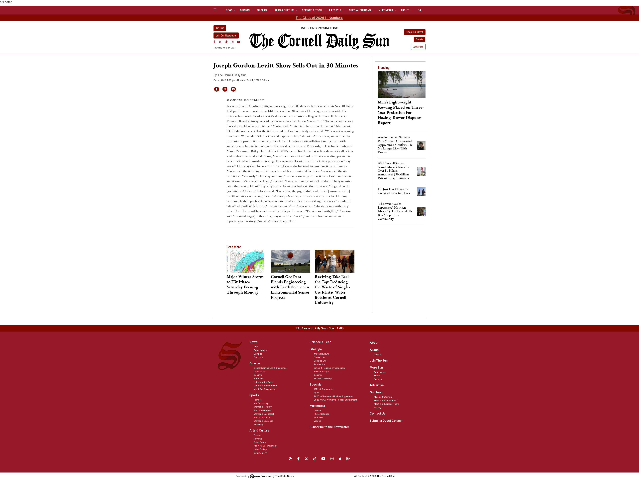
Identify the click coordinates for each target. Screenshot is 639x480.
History (377, 407)
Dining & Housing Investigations (329, 368)
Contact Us (377, 413)
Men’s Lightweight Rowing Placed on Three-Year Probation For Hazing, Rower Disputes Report (401, 112)
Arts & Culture (259, 430)
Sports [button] (262, 10)
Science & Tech (320, 342)
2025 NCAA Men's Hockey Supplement (334, 396)
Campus (258, 354)
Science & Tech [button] (312, 10)
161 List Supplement (324, 389)
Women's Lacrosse (263, 421)
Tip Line (220, 28)
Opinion (254, 363)
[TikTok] (226, 41)
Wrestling (258, 424)
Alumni (374, 350)
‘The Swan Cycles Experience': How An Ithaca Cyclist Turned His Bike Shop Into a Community (395, 211)
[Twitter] (220, 41)
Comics (317, 410)
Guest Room (260, 371)
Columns (258, 375)
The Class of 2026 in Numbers (319, 18)
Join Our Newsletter (226, 35)
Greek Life (319, 357)
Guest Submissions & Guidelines (270, 368)
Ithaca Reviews (321, 354)
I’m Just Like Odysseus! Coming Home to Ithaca (394, 191)
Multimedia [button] (386, 10)
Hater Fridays (260, 449)
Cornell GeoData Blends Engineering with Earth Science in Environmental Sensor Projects (290, 287)
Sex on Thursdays (323, 378)
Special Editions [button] (360, 10)
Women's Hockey (263, 407)
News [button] (229, 10)
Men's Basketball (262, 410)
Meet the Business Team (386, 404)
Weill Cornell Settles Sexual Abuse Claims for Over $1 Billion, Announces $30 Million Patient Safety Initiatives (393, 170)
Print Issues (380, 372)
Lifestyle (316, 349)
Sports (254, 395)
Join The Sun (379, 360)
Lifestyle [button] (335, 10)
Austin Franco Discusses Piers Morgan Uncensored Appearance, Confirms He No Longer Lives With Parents (395, 144)
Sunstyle (378, 379)
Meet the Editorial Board (386, 400)
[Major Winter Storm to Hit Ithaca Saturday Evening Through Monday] (246, 261)
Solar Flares (260, 442)
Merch (377, 375)
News (253, 342)
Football (258, 400)
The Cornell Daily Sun (232, 75)
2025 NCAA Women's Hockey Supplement (335, 400)
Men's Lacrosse (262, 417)
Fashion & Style (321, 371)
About (374, 342)
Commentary (260, 453)
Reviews (258, 439)
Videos (317, 421)
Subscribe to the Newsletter (329, 427)
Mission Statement (383, 397)
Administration (261, 350)
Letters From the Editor (265, 385)
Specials (315, 384)
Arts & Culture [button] (284, 10)
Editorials (258, 378)
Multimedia (317, 406)
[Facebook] (214, 41)
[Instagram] (232, 41)
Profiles (258, 435)
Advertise (418, 46)
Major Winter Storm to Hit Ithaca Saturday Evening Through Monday (245, 284)
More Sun (376, 367)
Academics (319, 364)
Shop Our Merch (415, 32)
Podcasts (318, 417)
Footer (7, 2)
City (256, 346)
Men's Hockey (261, 403)
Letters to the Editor (264, 382)
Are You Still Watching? (265, 446)
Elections (258, 357)
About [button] (405, 10)
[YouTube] (238, 41)
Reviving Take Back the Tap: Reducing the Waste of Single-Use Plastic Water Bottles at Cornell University (332, 289)
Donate (419, 39)
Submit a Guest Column (386, 420)
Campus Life (320, 361)
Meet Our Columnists (264, 389)
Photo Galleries (321, 414)
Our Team (376, 392)
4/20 (316, 392)
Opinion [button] (245, 10)
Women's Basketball (264, 414)
